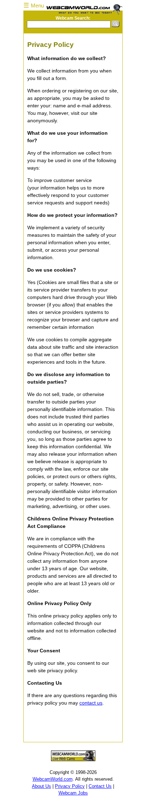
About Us (41, 786)
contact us (90, 703)
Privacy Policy (70, 786)
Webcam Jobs (73, 793)
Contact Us (100, 786)
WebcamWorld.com (53, 779)
